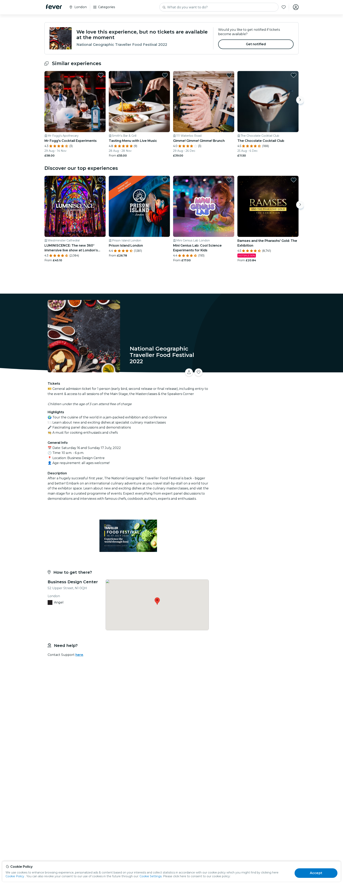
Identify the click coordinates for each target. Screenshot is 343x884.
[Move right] (300, 100)
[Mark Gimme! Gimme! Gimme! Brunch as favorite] (229, 75)
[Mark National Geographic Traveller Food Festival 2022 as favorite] (198, 372)
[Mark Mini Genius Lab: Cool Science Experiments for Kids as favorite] (229, 180)
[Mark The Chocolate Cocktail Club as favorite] (293, 75)
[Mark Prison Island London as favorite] (165, 180)
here (79, 655)
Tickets (254, 369)
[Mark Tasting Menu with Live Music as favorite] (165, 75)
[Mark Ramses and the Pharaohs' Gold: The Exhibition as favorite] (293, 180)
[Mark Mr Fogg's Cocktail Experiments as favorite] (100, 75)
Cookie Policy (15, 876)
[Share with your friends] (189, 372)
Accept (316, 873)
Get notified (256, 44)
